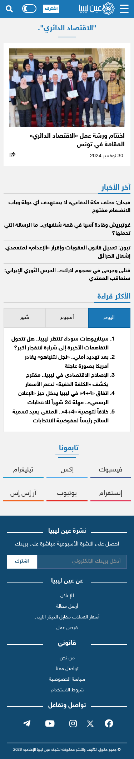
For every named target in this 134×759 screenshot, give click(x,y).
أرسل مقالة (67, 606)
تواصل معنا (67, 669)
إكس (67, 470)
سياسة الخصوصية (67, 679)
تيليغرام (23, 470)
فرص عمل (67, 628)
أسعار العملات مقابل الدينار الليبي (67, 617)
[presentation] (109, 318)
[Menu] (124, 9)
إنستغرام (110, 493)
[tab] (109, 318)
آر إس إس (23, 493)
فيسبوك (110, 470)
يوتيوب (67, 493)
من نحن (67, 658)
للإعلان (67, 596)
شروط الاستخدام (67, 690)
